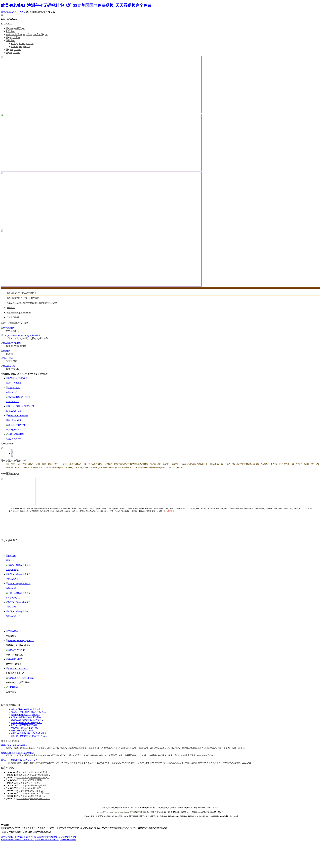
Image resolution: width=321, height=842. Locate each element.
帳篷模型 (10, 353)
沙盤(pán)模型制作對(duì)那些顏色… (27, 717)
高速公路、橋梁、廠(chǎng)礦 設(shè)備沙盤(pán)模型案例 (32, 303)
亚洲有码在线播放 (68, 839)
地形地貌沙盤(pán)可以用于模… (25, 728)
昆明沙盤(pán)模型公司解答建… (31, 791)
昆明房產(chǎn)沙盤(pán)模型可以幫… (33, 799)
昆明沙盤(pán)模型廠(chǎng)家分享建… (34, 785)
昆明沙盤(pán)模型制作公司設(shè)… (33, 777)
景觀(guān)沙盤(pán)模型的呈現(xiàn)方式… (30, 736)
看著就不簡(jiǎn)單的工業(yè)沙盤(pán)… (29, 712)
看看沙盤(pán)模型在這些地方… (15, 745)
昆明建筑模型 (13, 331)
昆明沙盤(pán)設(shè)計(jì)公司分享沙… (34, 793)
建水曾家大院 (13, 369)
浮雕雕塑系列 (13, 317)
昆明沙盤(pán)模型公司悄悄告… (31, 780)
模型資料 (10, 560)
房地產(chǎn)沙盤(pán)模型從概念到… (33, 775)
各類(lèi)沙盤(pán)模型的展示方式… (26, 709)
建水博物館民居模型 (16, 346)
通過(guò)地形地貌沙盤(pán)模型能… (27, 720)
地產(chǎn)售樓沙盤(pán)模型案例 (21, 293)
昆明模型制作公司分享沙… (29, 783)
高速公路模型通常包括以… (23, 730)
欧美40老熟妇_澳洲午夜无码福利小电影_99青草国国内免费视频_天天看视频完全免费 (76, 5)
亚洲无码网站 (53, 839)
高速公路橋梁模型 (13, 439)
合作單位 (11, 308)
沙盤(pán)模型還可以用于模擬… (25, 725)
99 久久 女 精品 (26, 839)
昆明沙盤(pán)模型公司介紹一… (31, 796)
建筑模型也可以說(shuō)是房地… (25, 715)
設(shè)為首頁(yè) (8, 12)
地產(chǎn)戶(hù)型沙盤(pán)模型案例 (23, 298)
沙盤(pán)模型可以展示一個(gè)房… (26, 723)
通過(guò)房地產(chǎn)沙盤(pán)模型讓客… (30, 733)
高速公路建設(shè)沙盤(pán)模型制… (33, 772)
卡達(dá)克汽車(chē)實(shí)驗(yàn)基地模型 (27, 338)
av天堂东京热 (41, 839)
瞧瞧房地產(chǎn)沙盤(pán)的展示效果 (17, 753)
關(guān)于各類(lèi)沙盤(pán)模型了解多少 (19, 760)
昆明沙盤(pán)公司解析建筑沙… (31, 788)
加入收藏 (21, 12)
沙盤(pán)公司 (12, 392)
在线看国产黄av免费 (10, 839)
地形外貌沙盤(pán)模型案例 (19, 312)
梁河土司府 (11, 361)
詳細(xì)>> (242, 748)
